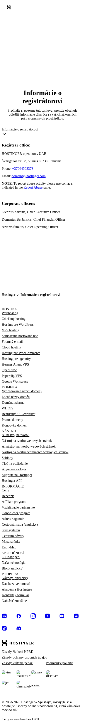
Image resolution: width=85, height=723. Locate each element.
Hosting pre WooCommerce (21, 353)
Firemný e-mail (12, 341)
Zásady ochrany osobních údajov (24, 657)
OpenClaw (9, 370)
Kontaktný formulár (15, 595)
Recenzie (8, 496)
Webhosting (10, 313)
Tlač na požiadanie (15, 463)
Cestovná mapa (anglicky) (20, 524)
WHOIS (7, 408)
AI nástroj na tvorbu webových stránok (29, 446)
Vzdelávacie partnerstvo (18, 507)
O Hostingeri (11, 557)
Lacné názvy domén (16, 397)
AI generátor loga (14, 469)
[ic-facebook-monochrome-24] (18, 616)
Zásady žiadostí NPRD (18, 651)
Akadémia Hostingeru (17, 589)
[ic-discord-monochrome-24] (18, 628)
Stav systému (11, 530)
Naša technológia (14, 562)
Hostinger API (12, 480)
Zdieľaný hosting (14, 319)
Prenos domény (12, 419)
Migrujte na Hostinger (17, 475)
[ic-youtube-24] (62, 616)
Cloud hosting (11, 347)
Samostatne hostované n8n (20, 336)
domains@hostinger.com (29, 176)
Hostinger (8, 294)
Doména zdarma (13, 402)
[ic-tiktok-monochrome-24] (4, 628)
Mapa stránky (11, 541)
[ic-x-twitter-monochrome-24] (47, 616)
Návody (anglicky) (15, 578)
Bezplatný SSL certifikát (18, 414)
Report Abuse (33, 187)
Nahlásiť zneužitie (14, 601)
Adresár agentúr (13, 519)
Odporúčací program (16, 513)
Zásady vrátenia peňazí (17, 663)
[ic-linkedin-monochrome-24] (4, 616)
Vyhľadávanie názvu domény (22, 391)
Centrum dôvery (13, 536)
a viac (35, 685)
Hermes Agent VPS (15, 364)
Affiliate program (14, 501)
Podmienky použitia (59, 663)
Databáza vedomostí (16, 584)
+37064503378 (22, 168)
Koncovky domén (14, 425)
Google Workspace (15, 381)
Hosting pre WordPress (18, 324)
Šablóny (7, 458)
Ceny (5, 490)
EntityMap (9, 547)
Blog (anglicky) (12, 568)
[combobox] (20, 132)
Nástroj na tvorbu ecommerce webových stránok (35, 452)
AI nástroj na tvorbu (15, 435)
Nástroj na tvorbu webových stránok (27, 441)
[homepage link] (9, 8)
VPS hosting (10, 330)
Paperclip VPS (12, 376)
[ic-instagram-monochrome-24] (33, 616)
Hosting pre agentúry (16, 359)
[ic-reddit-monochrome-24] (76, 616)
